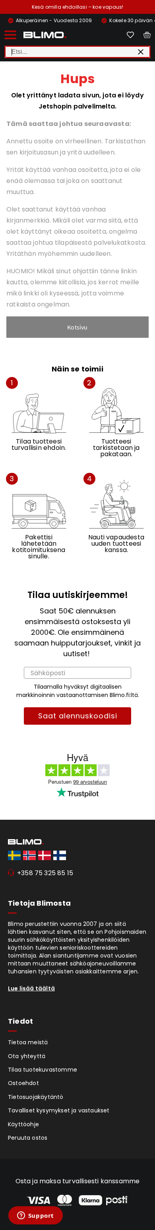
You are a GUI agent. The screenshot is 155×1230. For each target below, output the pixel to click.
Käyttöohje (23, 1124)
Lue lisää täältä (31, 988)
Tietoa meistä (28, 1042)
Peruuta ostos (28, 1138)
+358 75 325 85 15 (45, 873)
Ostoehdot (23, 1083)
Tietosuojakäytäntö (36, 1097)
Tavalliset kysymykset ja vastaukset (59, 1110)
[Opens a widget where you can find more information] (35, 1216)
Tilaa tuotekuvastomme (42, 1070)
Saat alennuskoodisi (77, 716)
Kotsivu (77, 327)
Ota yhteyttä (26, 1056)
